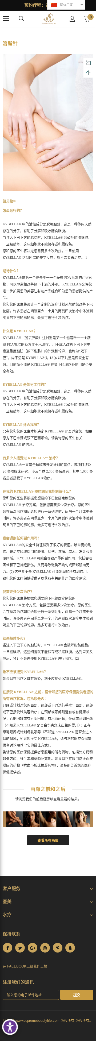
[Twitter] (20, 948)
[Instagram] (45, 948)
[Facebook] (7, 948)
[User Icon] (72, 19)
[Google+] (32, 948)
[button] (66, 5)
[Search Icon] (21, 18)
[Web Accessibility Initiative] (10, 1027)
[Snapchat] (70, 948)
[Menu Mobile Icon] (6, 19)
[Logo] (49, 19)
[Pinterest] (57, 948)
